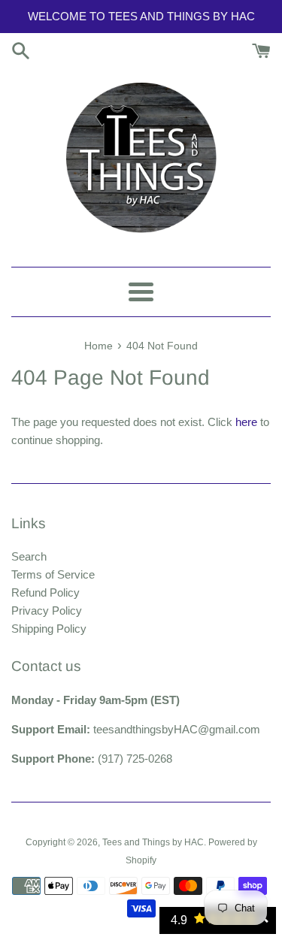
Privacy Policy (46, 610)
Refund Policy (45, 592)
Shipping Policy (48, 628)
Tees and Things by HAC (153, 842)
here (246, 422)
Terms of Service (53, 574)
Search (29, 556)
